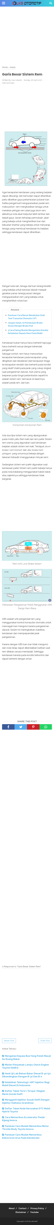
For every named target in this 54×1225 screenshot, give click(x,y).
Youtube (34, 1212)
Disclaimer (21, 1212)
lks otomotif (33, 1221)
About (12, 1208)
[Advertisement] (27, 36)
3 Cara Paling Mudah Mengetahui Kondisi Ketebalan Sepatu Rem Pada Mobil (28, 331)
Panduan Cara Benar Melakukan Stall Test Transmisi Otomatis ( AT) (26, 316)
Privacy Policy (37, 1208)
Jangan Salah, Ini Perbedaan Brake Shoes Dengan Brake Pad (25, 324)
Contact (22, 1208)
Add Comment (8, 83)
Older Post (45, 1041)
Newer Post (9, 1041)
